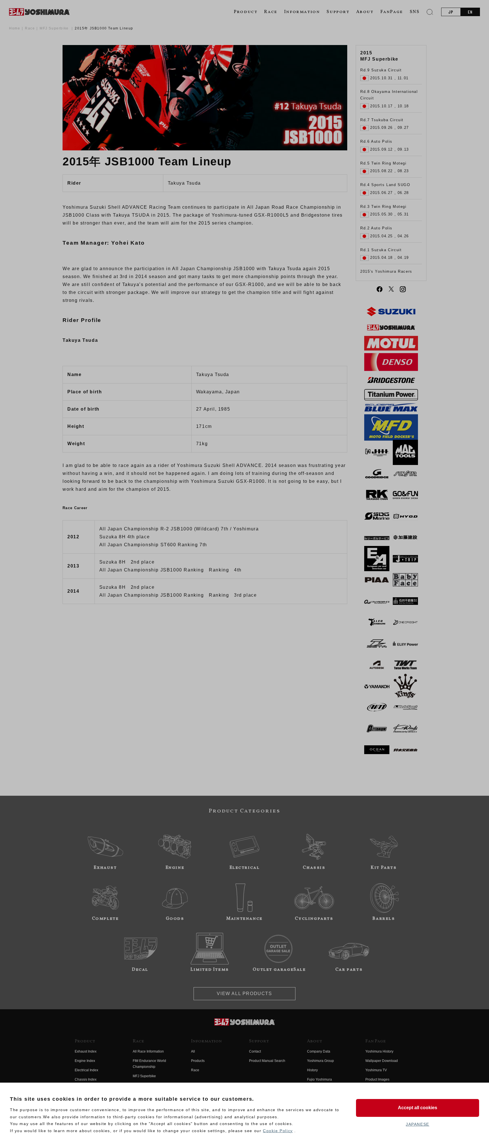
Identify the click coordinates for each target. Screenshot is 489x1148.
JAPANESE (417, 1124)
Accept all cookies (417, 1107)
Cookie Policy (278, 1130)
